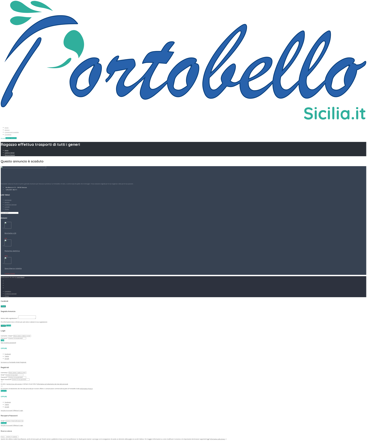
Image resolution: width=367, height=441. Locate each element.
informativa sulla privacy (217, 439)
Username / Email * (7, 336)
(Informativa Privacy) (86, 389)
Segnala (8, 326)
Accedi (3, 138)
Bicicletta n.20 (10, 233)
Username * (4, 372)
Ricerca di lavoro (10, 155)
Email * (3, 375)
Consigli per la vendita (12, 132)
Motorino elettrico (12, 251)
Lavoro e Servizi (9, 153)
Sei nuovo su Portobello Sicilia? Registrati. (13, 362)
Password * (4, 338)
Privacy (7, 209)
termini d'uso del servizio (14, 384)
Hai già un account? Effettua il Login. (12, 410)
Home (6, 128)
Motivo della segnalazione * (9, 318)
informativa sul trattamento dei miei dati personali (52, 384)
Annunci (7, 130)
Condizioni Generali (10, 205)
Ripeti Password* (6, 379)
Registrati (4, 391)
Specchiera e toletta (13, 268)
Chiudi (3, 306)
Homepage (8, 200)
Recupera (4, 423)
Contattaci (8, 134)
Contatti (7, 207)
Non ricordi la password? (8, 343)
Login (2, 340)
